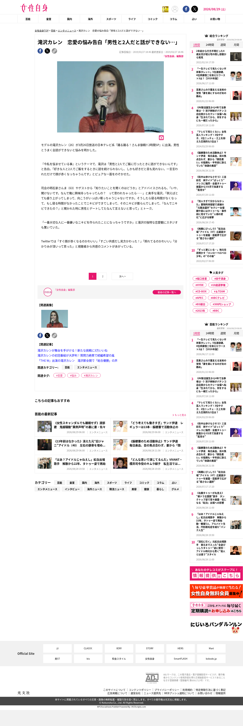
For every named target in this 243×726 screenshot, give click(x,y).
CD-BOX (202, 291)
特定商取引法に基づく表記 (211, 689)
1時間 (196, 44)
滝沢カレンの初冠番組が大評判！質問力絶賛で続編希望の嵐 (76, 355)
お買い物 (215, 19)
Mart (211, 648)
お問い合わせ (204, 693)
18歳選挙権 (219, 285)
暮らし (160, 489)
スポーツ (111, 19)
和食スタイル (119, 658)
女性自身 (149, 658)
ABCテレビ (218, 298)
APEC (200, 298)
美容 (134, 489)
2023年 (201, 310)
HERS (180, 648)
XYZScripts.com (138, 706)
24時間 (210, 44)
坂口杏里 (202, 278)
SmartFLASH (180, 658)
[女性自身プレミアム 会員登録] (165, 9)
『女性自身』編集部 (173, 56)
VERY (119, 648)
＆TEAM (220, 291)
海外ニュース (94, 489)
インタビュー (72, 489)
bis (88, 658)
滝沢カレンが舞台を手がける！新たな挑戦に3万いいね (72, 350)
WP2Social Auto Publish (108, 706)
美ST (57, 658)
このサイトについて (114, 689)
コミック (153, 19)
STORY (149, 648)
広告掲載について (117, 693)
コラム (173, 19)
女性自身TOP (42, 30)
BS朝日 (201, 304)
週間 (223, 44)
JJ (57, 648)
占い (194, 19)
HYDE (200, 285)
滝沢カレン (91, 375)
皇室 (48, 19)
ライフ (132, 19)
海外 (90, 19)
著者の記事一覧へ (167, 292)
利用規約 (187, 689)
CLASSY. (88, 648)
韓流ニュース (116, 489)
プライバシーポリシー (166, 689)
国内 (69, 19)
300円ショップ (222, 304)
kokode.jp (211, 658)
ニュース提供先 (152, 693)
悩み (74, 375)
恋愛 (60, 375)
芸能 (27, 19)
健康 (146, 489)
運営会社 (136, 693)
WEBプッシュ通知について (179, 693)
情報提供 (221, 693)
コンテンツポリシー (140, 689)
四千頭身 (221, 278)
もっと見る (180, 415)
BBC (216, 310)
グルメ (175, 489)
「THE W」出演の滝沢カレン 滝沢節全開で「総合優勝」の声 (77, 360)
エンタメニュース (67, 30)
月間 (236, 44)
